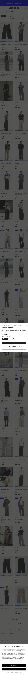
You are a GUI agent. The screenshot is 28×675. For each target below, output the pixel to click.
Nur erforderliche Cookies (14, 669)
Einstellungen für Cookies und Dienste (14, 672)
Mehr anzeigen (14, 662)
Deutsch (5, 338)
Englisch (12, 338)
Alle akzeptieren (14, 665)
